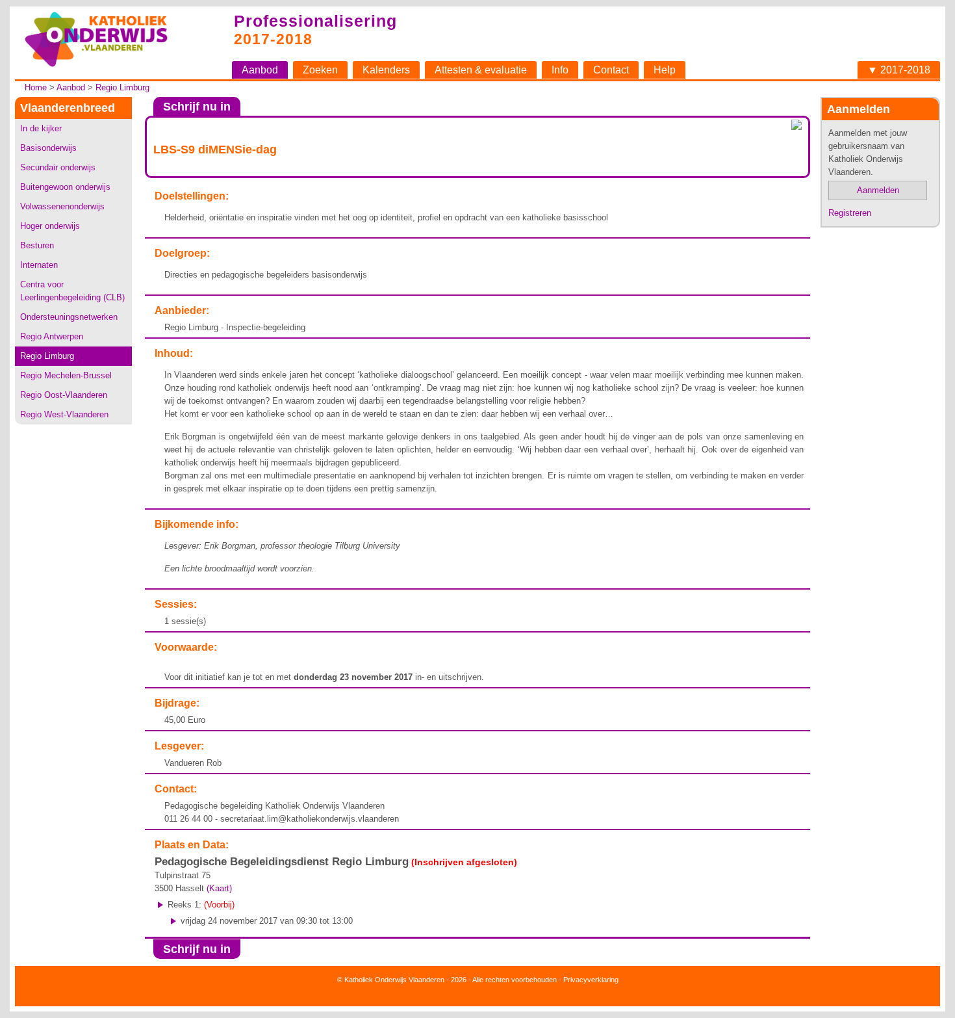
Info (560, 69)
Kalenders (386, 69)
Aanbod (260, 69)
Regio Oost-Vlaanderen (63, 395)
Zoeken (320, 69)
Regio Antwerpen (51, 336)
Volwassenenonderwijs (62, 206)
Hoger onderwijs (50, 226)
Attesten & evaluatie (481, 69)
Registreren (849, 213)
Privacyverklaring (590, 980)
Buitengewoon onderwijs (65, 187)
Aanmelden (878, 190)
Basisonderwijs (48, 148)
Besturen (37, 245)
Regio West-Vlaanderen (64, 414)
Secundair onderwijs (58, 167)
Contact (611, 69)
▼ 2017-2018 (898, 69)
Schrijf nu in (197, 106)
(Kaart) (219, 888)
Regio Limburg (122, 87)
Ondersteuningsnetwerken (69, 317)
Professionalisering (315, 21)
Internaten (39, 265)
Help (665, 69)
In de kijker (41, 128)
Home (36, 87)
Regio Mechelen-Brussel (66, 375)
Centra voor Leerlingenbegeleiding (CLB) (72, 291)
